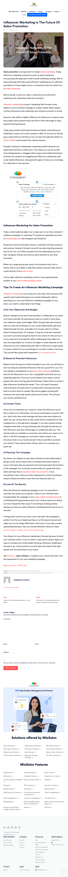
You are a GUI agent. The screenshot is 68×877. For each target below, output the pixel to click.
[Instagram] (16, 828)
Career (21, 842)
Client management (51, 792)
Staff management (10, 798)
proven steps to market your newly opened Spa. (23, 530)
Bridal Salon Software (33, 746)
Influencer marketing (12, 104)
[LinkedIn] (12, 828)
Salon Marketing (12, 570)
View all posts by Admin (11, 587)
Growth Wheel (7, 842)
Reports (27, 807)
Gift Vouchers (29, 785)
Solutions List (39, 857)
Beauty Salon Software (13, 572)
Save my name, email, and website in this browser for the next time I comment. (29, 663)
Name (5, 644)
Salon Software (21, 570)
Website (6, 652)
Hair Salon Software (10, 749)
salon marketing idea (47, 353)
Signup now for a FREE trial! (15, 565)
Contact (21, 847)
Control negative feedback (13, 779)
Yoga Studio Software (54, 749)
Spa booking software (39, 572)
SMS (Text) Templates (41, 849)
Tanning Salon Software (12, 755)
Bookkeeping (8, 801)
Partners (21, 845)
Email (36, 644)
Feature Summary (40, 859)
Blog (36, 840)
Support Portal (55, 840)
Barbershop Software (11, 752)
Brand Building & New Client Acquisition (32, 803)
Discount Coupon (51, 785)
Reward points (8, 789)
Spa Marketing (34, 570)
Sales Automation (8, 845)
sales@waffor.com (42, 870)
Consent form (49, 798)
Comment (7, 619)
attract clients (9, 140)
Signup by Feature (40, 862)
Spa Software (30, 752)
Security (47, 807)
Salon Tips (28, 570)
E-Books (37, 854)
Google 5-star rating (51, 776)
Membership (49, 789)
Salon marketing (48, 72)
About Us (22, 840)
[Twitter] (8, 828)
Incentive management (32, 798)
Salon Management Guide (40, 843)
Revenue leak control (31, 779)
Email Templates (40, 852)
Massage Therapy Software (31, 756)
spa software (49, 572)
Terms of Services (24, 870)
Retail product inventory (12, 792)
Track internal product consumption (32, 793)
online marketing (13, 89)
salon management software (26, 572)
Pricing (40, 11)
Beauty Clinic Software (54, 752)
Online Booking (29, 772)
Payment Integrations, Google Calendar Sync (11, 808)
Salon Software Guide (41, 847)
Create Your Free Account (37, 14)
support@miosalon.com (57, 844)
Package (6, 785)
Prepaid (47, 779)
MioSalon (11, 556)
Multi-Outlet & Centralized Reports (54, 803)
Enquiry (56, 11)
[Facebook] (4, 828)
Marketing (7, 776)
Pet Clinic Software (53, 755)
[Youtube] (19, 828)
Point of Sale (49, 772)
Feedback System (30, 776)
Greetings (28, 789)
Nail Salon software (32, 749)
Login (24, 14)
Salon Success (7, 840)
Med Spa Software (53, 746)
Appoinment (8, 772)
